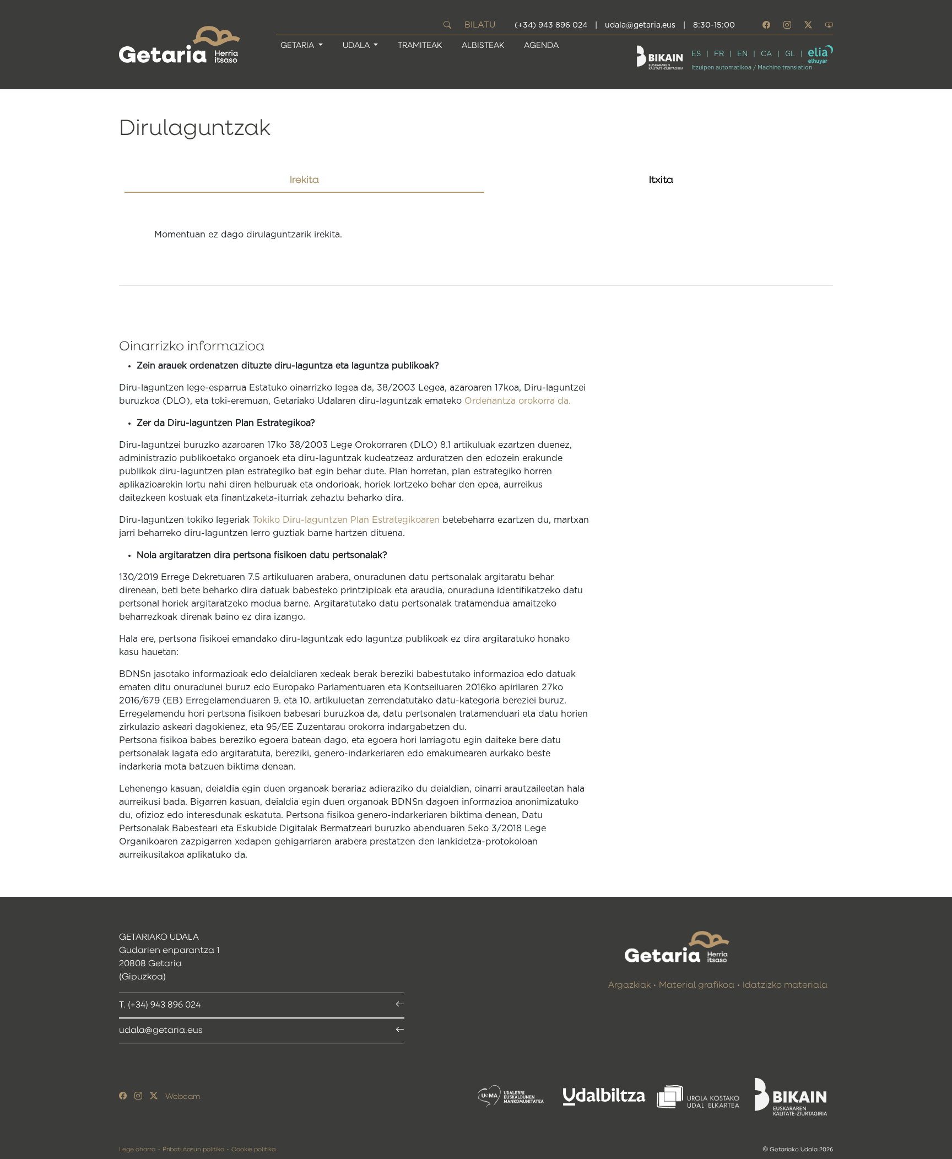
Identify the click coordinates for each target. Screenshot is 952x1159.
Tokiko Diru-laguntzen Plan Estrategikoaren (346, 520)
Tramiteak (420, 45)
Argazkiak (629, 985)
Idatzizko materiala (785, 985)
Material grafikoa (696, 985)
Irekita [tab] (304, 180)
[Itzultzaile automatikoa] (820, 54)
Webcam (182, 1097)
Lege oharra (137, 1149)
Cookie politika (253, 1149)
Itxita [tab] (661, 180)
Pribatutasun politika (193, 1149)
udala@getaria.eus (640, 25)
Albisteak (483, 45)
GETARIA (298, 45)
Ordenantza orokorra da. (517, 401)
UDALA (357, 45)
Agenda (541, 45)
